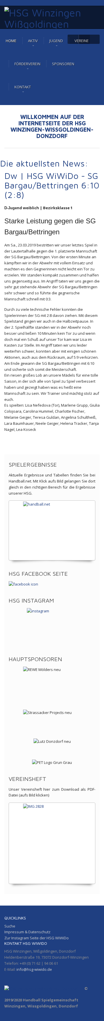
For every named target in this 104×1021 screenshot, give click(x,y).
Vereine (82, 40)
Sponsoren (63, 63)
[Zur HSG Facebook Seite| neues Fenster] (52, 584)
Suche (9, 926)
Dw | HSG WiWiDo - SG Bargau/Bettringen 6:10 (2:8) (51, 185)
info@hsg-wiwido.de (34, 969)
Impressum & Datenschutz (27, 931)
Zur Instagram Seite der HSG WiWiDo (36, 937)
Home (11, 40)
